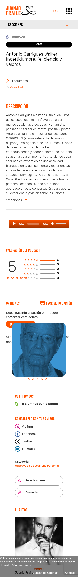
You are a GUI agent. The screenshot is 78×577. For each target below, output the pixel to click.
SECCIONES (15, 25)
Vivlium (27, 426)
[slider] (61, 223)
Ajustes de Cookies (45, 573)
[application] (39, 224)
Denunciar (31, 492)
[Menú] (69, 11)
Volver (39, 44)
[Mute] (53, 224)
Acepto (70, 573)
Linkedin (28, 449)
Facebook (28, 434)
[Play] (14, 224)
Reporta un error (35, 480)
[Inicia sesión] (56, 10)
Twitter (26, 441)
